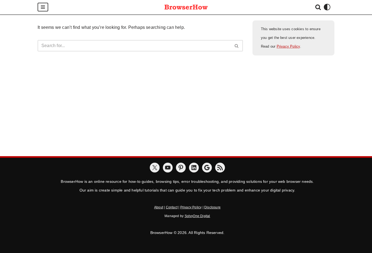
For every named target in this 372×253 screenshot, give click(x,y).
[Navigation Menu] (43, 7)
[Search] (318, 7)
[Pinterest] (181, 167)
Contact (172, 207)
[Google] (207, 167)
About (158, 207)
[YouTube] (168, 167)
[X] (155, 167)
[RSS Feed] (220, 167)
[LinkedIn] (194, 167)
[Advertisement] (186, 115)
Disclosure (212, 207)
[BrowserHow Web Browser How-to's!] (186, 7)
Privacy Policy (288, 46)
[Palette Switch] (327, 7)
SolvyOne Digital (197, 216)
